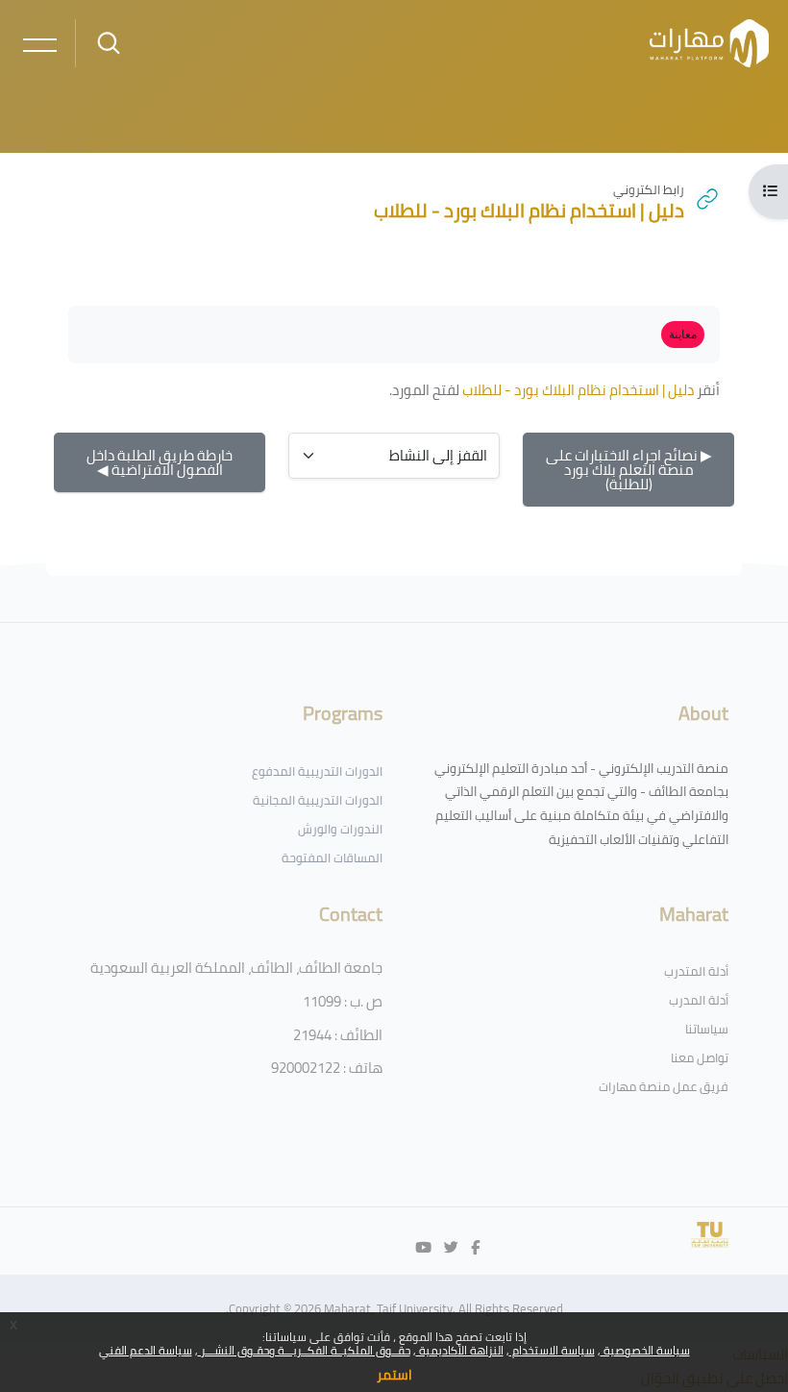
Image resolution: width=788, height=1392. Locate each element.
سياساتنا (706, 1028)
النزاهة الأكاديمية (460, 1350)
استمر (394, 1374)
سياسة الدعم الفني (145, 1350)
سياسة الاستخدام (552, 1350)
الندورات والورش (340, 828)
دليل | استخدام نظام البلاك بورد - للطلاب (578, 390)
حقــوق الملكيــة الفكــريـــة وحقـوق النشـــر (304, 1350)
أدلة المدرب (698, 999)
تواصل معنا (699, 1057)
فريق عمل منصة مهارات (663, 1086)
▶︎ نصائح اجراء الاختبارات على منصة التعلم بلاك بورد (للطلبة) (629, 469)
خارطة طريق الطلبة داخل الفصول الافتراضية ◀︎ (159, 462)
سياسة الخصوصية (645, 1350)
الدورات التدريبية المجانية (317, 799)
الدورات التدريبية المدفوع (317, 771)
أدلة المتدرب (696, 970)
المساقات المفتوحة (332, 857)
